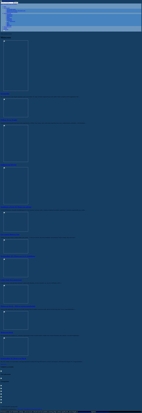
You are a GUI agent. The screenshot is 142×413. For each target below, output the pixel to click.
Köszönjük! (5, 94)
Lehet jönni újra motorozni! (11, 280)
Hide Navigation (13, 4)
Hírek (5, 6)
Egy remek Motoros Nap (10, 234)
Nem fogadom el (105, 411)
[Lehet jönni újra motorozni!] (16, 276)
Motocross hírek (7, 332)
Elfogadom (98, 411)
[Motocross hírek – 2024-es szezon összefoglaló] (16, 303)
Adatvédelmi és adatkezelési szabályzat (33, 409)
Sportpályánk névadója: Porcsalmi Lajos (16, 10)
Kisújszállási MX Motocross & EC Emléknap (18, 256)
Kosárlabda (9, 18)
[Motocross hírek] (16, 329)
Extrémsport (9, 16)
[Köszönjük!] (16, 90)
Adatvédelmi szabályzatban (84, 411)
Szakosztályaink (7, 13)
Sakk (8, 22)
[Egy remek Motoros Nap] (16, 231)
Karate (8, 17)
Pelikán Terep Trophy (9, 120)
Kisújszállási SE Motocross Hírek (13, 358)
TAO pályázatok (7, 26)
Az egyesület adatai (11, 9)
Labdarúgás (9, 20)
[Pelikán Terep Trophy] (16, 116)
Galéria (5, 28)
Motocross (9, 25)
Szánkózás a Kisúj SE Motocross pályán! (16, 207)
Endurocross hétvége (8, 165)
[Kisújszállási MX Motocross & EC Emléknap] (16, 253)
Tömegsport (12, 21)
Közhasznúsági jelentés (12, 12)
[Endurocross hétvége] (16, 161)
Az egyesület (7, 8)
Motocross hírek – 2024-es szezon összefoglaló (18, 306)
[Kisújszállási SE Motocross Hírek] (16, 355)
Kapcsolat (6, 29)
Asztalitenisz (9, 14)
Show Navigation (5, 4)
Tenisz (8, 24)
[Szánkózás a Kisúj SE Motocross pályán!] (16, 203)
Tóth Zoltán (20, 409)
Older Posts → (4, 364)
